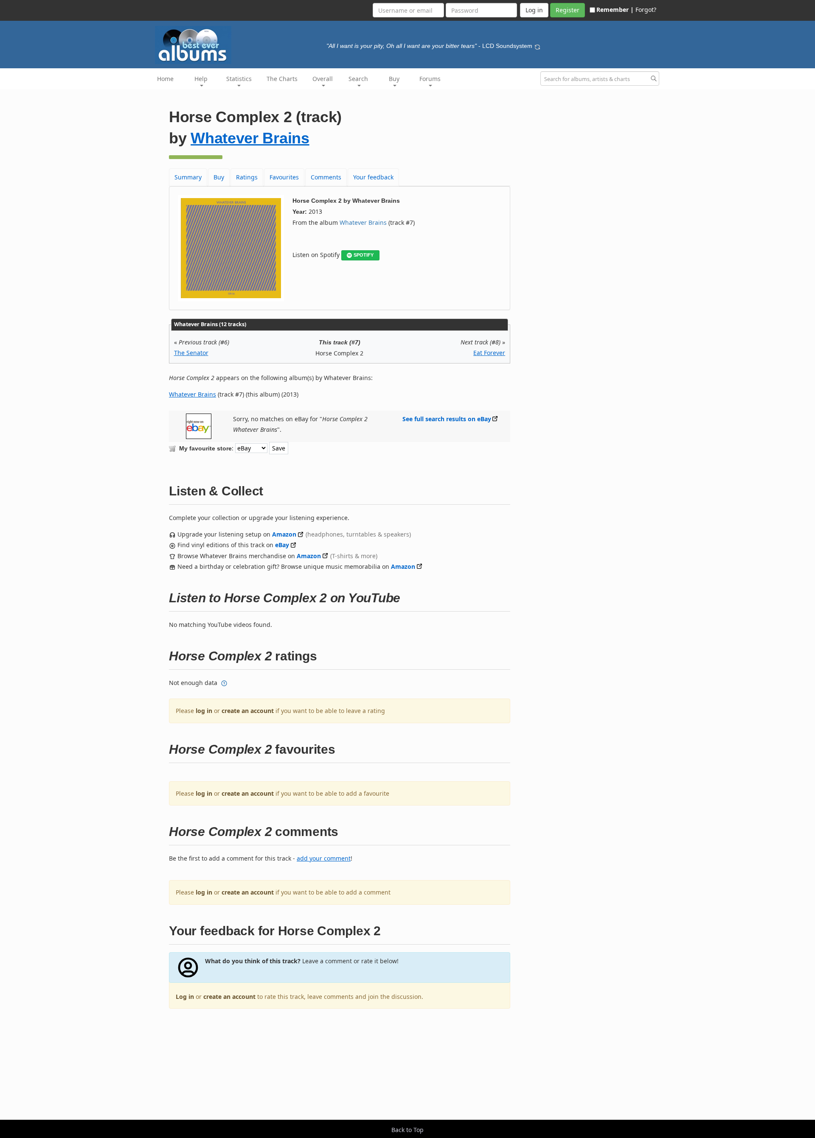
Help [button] (201, 79)
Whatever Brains (250, 138)
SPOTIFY (364, 254)
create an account (248, 711)
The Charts (282, 79)
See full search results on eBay (446, 419)
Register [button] (567, 10)
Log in (185, 997)
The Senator (191, 353)
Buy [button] (394, 79)
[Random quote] (537, 45)
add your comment (324, 858)
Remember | (615, 10)
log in (204, 711)
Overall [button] (322, 79)
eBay (282, 545)
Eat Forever (489, 353)
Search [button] (358, 79)
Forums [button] (430, 79)
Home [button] (165, 79)
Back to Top (407, 1130)
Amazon (284, 534)
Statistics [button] (239, 79)
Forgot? (645, 10)
